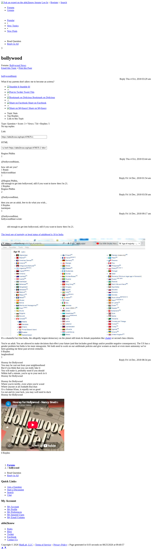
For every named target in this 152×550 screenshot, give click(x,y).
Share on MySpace (37, 108)
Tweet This (28, 92)
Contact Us (12, 539)
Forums (10, 7)
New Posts (12, 31)
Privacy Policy (60, 544)
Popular (10, 20)
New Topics (13, 25)
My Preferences (14, 512)
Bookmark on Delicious (43, 97)
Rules (9, 529)
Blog (9, 531)
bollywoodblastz (9, 76)
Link (3, 131)
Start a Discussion (15, 489)
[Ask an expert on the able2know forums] (21, 2)
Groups (10, 10)
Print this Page (25, 68)
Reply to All (13, 44)
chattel (108, 338)
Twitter (10, 534)
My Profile (12, 509)
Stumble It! (24, 86)
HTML (4, 142)
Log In (45, 2)
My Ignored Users (15, 514)
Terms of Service (43, 544)
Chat (9, 495)
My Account (13, 506)
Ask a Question (14, 487)
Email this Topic (8, 68)
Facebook (11, 537)
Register (54, 2)
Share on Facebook (37, 103)
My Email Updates (16, 517)
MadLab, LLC (26, 544)
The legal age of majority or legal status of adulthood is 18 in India (32, 234)
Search (64, 2)
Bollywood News (18, 65)
